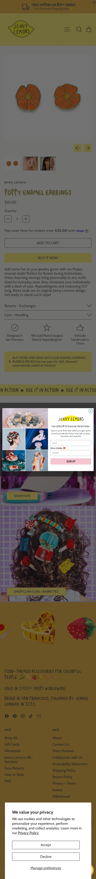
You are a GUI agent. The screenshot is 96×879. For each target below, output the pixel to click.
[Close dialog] (91, 411)
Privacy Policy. (28, 833)
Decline (46, 857)
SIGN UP (71, 461)
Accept (46, 845)
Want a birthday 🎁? (58, 448)
